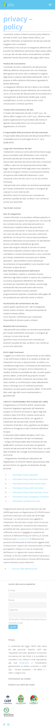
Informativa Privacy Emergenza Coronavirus (31, 496)
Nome (11, 600)
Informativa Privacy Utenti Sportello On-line (30, 492)
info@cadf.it (24, 663)
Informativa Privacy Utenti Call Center (28, 488)
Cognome (13, 609)
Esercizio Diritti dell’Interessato (24, 569)
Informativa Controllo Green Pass (26, 501)
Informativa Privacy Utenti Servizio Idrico (29, 483)
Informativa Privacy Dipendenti (25, 475)
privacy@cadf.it (22, 539)
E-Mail (27, 590)
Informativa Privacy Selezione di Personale (30, 479)
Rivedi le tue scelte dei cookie (21, 684)
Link (20, 622)
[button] (50, 4)
